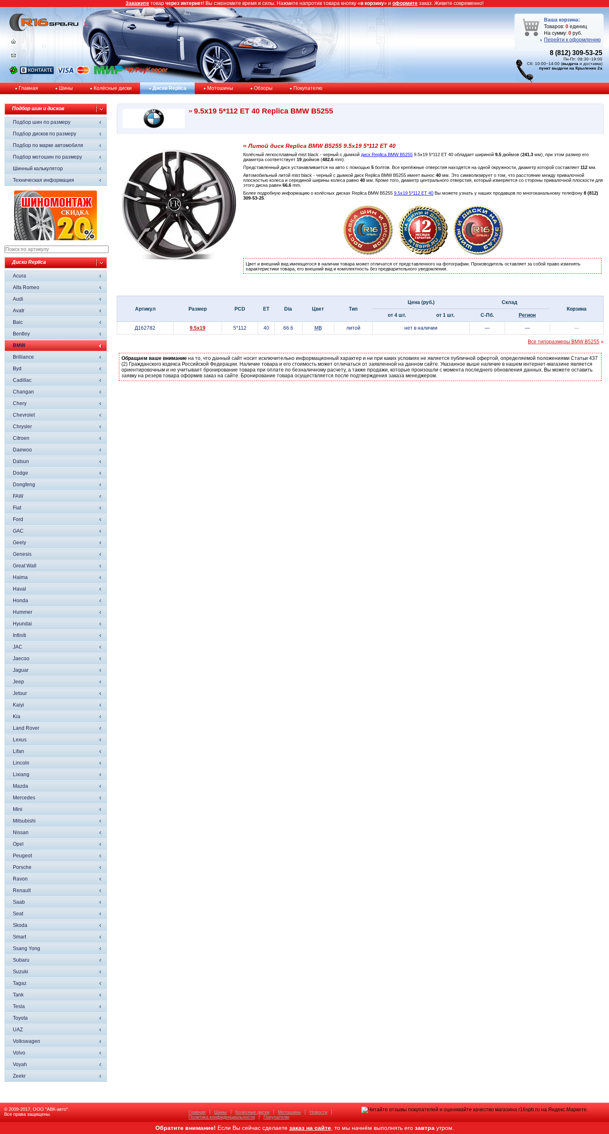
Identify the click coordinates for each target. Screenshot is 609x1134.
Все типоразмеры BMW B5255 (563, 342)
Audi (18, 299)
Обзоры (263, 88)
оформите (405, 3)
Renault (22, 890)
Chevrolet (24, 415)
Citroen (21, 438)
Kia (16, 716)
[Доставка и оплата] (368, 253)
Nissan (21, 832)
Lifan (18, 751)
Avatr (18, 311)
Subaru (21, 960)
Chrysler (22, 426)
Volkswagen (26, 1041)
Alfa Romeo (26, 287)
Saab (19, 902)
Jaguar (21, 670)
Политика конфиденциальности (221, 1117)
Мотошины (220, 88)
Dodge (20, 473)
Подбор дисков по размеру (44, 134)
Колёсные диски (113, 88)
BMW (19, 345)
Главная (28, 88)
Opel (18, 844)
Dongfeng (24, 484)
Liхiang (21, 774)
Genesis (22, 554)
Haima (20, 577)
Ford (18, 519)
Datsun (21, 461)
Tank (18, 995)
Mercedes (24, 798)
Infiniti (19, 635)
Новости (318, 1112)
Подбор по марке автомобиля (48, 145)
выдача (570, 63)
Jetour (20, 693)
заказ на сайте (310, 1127)
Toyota (20, 1018)
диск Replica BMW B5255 (387, 154)
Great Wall (24, 566)
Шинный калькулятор (38, 168)
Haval (19, 589)
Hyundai (22, 624)
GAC (18, 531)
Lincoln (21, 763)
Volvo (19, 1053)
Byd (17, 369)
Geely (19, 542)
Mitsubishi (24, 821)
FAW (18, 496)
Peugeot (22, 856)
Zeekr (19, 1076)
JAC (17, 647)
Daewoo (22, 450)
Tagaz (20, 983)
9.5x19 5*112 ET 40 (413, 193)
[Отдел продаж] (13, 57)
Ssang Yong (26, 948)
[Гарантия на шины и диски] (423, 253)
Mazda (20, 786)
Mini (17, 809)
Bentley (21, 334)
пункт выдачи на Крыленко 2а (570, 68)
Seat (18, 914)
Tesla (19, 1006)
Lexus (20, 740)
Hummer (22, 612)
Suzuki (20, 972)
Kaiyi (18, 705)
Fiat (17, 508)
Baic (18, 322)
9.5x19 (197, 328)
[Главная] (13, 43)
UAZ (18, 1030)
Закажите (137, 3)
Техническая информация (43, 180)
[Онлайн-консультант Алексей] (13, 72)
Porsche (22, 867)
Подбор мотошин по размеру (47, 157)
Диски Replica (169, 88)
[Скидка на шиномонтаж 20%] (55, 238)
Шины (66, 88)
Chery (20, 403)
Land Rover (26, 728)
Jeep (18, 682)
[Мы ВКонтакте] (37, 72)
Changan (23, 392)
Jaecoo (21, 658)
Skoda (20, 925)
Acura (19, 276)
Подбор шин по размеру (41, 122)
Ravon (20, 879)
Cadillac (22, 380)
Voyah (20, 1064)
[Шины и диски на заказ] (478, 253)
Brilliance (23, 357)
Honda (20, 600)
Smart (19, 937)
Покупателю (307, 88)
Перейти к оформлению (572, 40)
